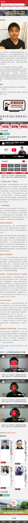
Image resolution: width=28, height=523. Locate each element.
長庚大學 (25, 483)
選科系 (17, 7)
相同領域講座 (23, 173)
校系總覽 (3, 7)
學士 (2, 462)
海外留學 (17, 521)
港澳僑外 (24, 7)
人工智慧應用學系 (25, 459)
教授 (16, 463)
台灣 (4, 462)
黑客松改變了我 (10, 169)
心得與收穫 (24, 169)
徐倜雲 (11, 486)
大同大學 (11, 481)
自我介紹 (4, 165)
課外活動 (4, 169)
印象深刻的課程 (23, 165)
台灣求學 (3, 521)
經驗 (17, 169)
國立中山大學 (11, 455)
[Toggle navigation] (26, 2)
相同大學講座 (4, 173)
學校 (11, 165)
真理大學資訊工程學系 (10, 432)
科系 (17, 165)
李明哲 (25, 461)
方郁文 (11, 460)
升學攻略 (10, 7)
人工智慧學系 (25, 485)
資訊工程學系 (11, 458)
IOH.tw (3, 2)
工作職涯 (24, 521)
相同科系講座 (14, 173)
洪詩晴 (25, 487)
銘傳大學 (25, 456)
